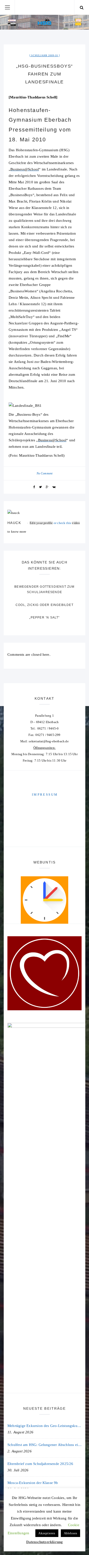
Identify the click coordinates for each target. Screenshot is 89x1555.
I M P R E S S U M (44, 794)
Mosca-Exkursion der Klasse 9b (32, 1483)
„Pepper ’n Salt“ (44, 617)
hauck (14, 523)
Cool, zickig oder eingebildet (44, 605)
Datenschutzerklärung (44, 1542)
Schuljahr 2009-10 (44, 55)
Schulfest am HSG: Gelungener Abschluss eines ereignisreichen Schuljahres (44, 1445)
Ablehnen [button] (70, 1533)
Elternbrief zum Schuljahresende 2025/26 (40, 1464)
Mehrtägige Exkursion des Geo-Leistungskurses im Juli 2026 (44, 1426)
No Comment (45, 473)
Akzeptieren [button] (46, 1533)
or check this (51, 523)
